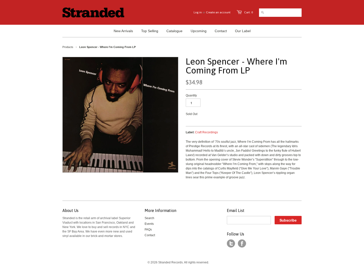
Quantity (191, 95)
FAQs (148, 229)
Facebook (242, 243)
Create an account (218, 12)
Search (149, 218)
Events (149, 224)
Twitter (231, 243)
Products (67, 47)
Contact (150, 235)
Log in (198, 12)
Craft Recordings (206, 132)
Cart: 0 (248, 12)
